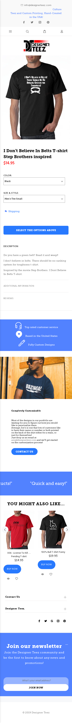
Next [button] (67, 529)
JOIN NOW (36, 687)
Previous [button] (5, 529)
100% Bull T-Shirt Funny (53, 552)
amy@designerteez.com (23, 440)
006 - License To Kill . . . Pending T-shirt (18, 555)
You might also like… (35, 503)
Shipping (14, 211)
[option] (18, 543)
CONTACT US (24, 451)
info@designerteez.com (37, 5)
